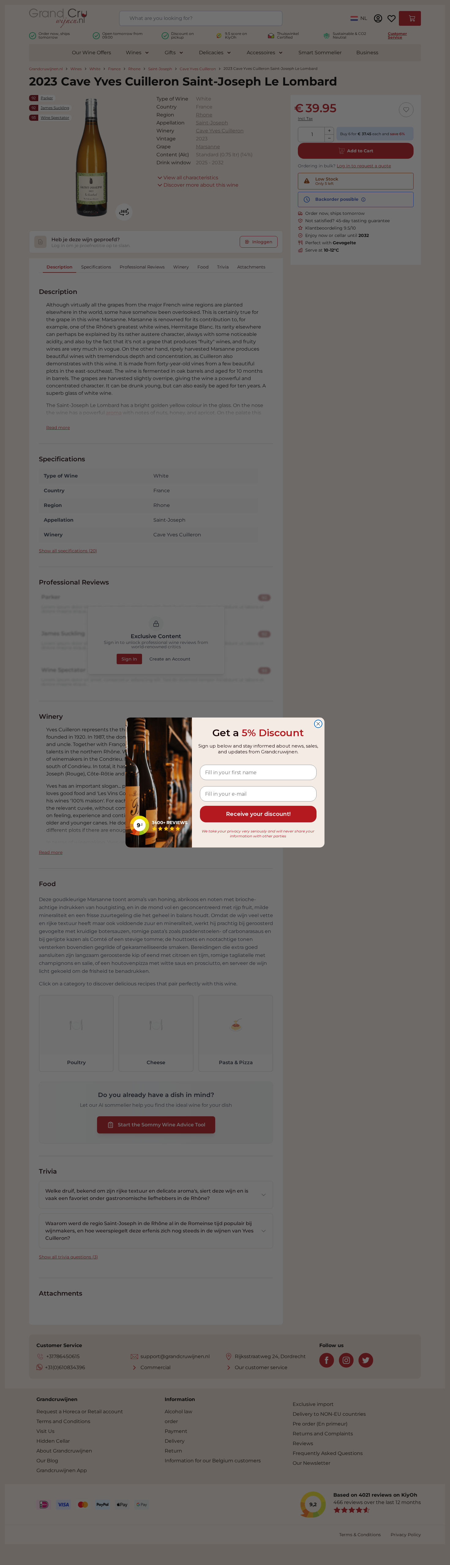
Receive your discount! (258, 814)
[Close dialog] (318, 724)
